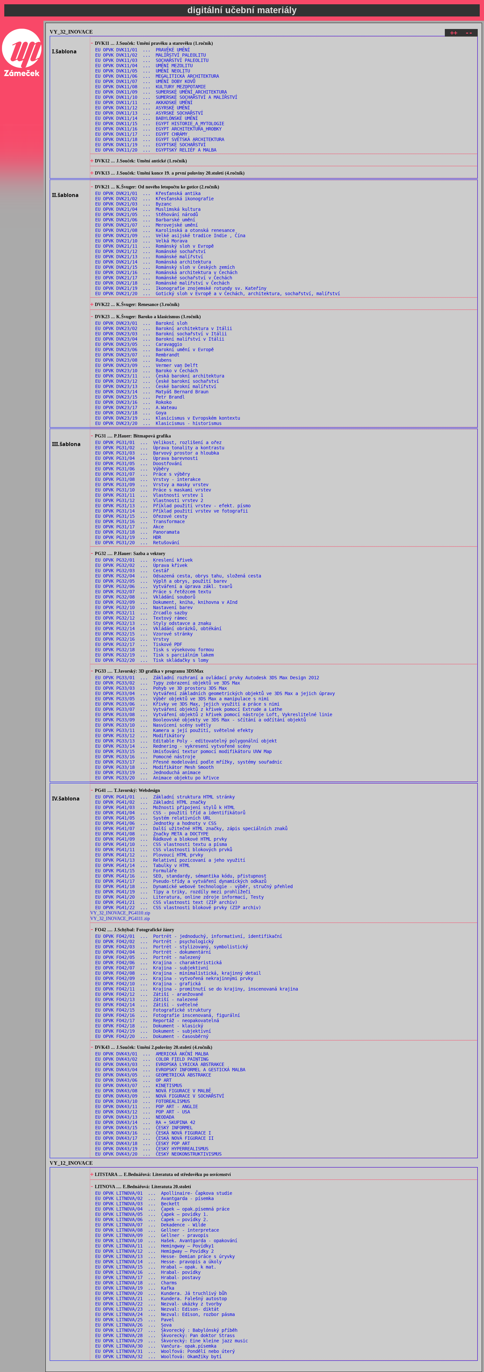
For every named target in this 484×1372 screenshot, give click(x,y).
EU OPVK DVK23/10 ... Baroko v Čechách (146, 370)
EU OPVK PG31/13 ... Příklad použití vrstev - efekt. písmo (173, 505)
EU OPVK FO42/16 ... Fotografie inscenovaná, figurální (167, 1015)
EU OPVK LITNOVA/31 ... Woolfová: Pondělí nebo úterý (165, 1351)
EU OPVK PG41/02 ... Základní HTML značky (150, 802)
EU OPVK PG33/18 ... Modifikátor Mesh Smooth (154, 767)
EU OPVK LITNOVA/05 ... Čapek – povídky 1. (151, 1214)
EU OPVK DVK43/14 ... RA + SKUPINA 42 (145, 1122)
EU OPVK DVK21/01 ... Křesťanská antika (148, 193)
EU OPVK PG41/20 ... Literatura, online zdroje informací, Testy (179, 897)
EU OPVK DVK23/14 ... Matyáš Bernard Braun (151, 391)
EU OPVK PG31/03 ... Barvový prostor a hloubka (157, 453)
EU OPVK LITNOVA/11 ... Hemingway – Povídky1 (154, 1245)
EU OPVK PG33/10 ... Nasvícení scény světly (153, 725)
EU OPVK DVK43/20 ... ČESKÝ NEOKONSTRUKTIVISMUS (158, 1154)
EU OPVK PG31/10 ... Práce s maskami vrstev (153, 489)
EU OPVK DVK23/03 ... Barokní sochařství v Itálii (161, 333)
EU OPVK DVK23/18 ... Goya (130, 412)
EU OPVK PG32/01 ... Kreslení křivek (144, 560)
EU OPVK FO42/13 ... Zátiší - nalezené (146, 999)
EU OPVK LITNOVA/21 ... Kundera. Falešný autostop (161, 1298)
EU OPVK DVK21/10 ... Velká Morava (141, 240)
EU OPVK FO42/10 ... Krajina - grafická (148, 983)
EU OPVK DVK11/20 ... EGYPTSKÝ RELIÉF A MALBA (155, 150)
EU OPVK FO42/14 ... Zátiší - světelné (146, 1004)
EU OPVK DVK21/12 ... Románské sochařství (150, 251)
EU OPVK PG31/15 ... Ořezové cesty (141, 516)
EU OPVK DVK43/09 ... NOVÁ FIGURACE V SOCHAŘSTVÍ (159, 1096)
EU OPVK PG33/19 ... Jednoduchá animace (148, 772)
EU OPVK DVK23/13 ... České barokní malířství (155, 386)
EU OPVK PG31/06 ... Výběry (132, 468)
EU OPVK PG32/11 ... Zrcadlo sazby (141, 612)
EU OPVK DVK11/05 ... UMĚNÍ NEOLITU (142, 70)
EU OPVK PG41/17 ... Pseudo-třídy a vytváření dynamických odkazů (180, 881)
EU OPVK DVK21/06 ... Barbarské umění (145, 219)
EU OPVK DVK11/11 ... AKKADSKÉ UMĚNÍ (144, 102)
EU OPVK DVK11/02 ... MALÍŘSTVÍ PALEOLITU (150, 55)
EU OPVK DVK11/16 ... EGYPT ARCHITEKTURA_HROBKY (158, 128)
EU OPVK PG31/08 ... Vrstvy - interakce (148, 479)
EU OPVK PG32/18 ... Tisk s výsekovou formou (154, 649)
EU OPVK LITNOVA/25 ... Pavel (134, 1319)
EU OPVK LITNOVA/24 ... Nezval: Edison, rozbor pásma (165, 1314)
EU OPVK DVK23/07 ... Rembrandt (137, 354)
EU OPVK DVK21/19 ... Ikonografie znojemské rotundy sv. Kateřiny (180, 288)
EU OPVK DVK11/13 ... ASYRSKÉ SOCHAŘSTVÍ (149, 113)
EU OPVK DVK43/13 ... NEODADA (134, 1117)
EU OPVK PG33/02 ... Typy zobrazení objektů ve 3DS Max (167, 683)
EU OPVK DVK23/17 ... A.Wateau (136, 407)
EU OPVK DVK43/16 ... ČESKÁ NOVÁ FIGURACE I (153, 1132)
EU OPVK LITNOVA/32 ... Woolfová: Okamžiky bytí (158, 1356)
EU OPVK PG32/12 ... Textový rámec (141, 618)
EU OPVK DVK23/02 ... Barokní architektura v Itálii (163, 328)
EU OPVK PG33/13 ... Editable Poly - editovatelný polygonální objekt (186, 740)
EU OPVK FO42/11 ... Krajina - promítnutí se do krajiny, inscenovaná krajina (196, 989)
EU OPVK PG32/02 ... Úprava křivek (141, 565)
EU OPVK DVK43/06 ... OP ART (133, 1080)
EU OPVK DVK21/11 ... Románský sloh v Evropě (154, 246)
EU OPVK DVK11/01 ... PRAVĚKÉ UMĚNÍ (142, 49)
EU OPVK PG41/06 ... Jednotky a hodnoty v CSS (155, 823)
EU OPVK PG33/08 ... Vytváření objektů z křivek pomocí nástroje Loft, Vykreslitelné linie (213, 714)
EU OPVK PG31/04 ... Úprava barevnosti (146, 458)
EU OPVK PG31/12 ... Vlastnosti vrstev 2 (149, 500)
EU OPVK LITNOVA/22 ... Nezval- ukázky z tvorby (158, 1303)
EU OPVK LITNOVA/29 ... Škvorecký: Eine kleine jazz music (171, 1340)
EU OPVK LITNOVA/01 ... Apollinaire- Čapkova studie (163, 1193)
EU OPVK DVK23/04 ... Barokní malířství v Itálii (159, 339)
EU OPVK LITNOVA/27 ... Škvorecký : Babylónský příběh (166, 1330)
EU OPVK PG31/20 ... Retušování (137, 542)
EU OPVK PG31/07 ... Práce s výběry (142, 474)
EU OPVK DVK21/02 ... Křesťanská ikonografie (154, 198)
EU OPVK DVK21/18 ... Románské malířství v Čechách (162, 283)
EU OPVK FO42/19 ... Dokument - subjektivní (153, 1031)
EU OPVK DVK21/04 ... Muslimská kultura (148, 209)
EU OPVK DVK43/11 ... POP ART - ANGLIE (146, 1106)
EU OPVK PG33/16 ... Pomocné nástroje (145, 756)
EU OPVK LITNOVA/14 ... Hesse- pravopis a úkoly (158, 1261)
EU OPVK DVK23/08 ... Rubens (133, 360)
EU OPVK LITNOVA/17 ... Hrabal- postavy (148, 1277)
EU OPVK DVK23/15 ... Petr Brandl (140, 397)
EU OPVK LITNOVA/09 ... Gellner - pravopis (151, 1235)
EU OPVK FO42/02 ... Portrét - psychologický (154, 941)
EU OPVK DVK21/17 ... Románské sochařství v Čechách (163, 277)
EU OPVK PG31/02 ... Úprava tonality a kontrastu (159, 447)
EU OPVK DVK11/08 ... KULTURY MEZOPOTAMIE (150, 86)
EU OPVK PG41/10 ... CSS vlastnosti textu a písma (161, 844)
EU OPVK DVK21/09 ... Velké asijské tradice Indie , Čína (170, 235)
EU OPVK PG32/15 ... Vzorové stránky (144, 633)
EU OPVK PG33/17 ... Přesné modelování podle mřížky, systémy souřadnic (188, 762)
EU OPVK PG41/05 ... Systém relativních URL (153, 818)
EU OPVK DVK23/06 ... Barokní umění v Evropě (154, 349)
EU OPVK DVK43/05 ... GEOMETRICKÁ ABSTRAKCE (153, 1075)
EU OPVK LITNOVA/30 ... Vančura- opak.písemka (155, 1346)
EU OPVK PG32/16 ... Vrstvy (132, 639)
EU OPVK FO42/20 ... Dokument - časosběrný (151, 1036)
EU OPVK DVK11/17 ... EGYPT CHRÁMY (141, 134)
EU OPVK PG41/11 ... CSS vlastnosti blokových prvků (163, 849)
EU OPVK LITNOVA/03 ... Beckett (137, 1203)
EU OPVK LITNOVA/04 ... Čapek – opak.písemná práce (162, 1209)
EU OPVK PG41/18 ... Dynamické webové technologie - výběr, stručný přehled (194, 886)
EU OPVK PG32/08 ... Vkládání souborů (145, 597)
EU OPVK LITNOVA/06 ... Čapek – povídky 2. (151, 1219)
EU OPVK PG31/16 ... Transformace (140, 521)
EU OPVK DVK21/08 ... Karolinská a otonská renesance (165, 230)
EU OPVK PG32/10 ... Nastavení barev (144, 607)
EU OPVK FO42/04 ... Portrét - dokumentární (153, 952)
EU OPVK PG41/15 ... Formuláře (136, 870)
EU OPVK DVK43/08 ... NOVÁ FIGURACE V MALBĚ (153, 1090)
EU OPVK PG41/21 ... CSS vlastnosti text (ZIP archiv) (166, 902)
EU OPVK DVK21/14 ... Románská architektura (153, 262)
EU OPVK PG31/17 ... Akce (129, 526)
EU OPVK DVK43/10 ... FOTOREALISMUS (142, 1101)
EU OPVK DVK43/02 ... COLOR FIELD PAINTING (151, 1059)
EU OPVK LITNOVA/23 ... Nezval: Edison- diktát (157, 1309)
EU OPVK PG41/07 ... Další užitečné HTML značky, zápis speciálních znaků (191, 828)
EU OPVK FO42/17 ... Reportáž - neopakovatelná (157, 1020)
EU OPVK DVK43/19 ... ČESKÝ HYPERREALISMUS (151, 1148)
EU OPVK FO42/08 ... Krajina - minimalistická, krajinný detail (178, 973)
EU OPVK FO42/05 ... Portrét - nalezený (148, 957)
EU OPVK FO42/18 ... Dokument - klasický (149, 1025)
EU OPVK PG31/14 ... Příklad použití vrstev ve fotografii (171, 511)
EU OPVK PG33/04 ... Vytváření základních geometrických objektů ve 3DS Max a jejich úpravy (215, 693)
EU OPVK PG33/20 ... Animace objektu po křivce (157, 777)
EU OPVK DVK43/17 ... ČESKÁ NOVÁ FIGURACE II (154, 1138)
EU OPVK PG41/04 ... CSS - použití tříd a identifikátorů (170, 812)
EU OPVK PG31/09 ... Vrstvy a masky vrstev (151, 484)
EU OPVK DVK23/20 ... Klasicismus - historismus (158, 423)
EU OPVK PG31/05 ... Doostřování (138, 463)
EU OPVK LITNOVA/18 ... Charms (136, 1282)
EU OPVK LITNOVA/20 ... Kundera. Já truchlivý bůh (161, 1293)
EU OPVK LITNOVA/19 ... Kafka (134, 1288)
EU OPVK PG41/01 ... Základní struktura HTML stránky (165, 796)
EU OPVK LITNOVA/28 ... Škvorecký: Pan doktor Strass (165, 1335)
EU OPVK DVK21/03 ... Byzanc (133, 204)
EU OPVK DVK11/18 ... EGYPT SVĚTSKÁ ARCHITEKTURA (159, 139)
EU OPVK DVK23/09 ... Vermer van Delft (146, 365)
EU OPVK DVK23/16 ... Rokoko (133, 402)
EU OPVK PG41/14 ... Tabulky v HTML (142, 865)
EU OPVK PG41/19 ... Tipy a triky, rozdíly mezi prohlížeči (173, 891)
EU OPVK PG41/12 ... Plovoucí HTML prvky (149, 854)
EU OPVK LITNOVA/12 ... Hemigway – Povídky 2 (154, 1251)
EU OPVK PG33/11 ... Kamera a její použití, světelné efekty (174, 730)
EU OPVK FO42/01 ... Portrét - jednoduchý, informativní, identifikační (188, 936)
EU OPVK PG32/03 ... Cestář (132, 570)
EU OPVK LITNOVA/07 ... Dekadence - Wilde (150, 1224)
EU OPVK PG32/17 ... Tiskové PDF (138, 644)
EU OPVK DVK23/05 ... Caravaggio (138, 344)
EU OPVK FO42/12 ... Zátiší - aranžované (149, 994)
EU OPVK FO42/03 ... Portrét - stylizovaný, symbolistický (171, 946)
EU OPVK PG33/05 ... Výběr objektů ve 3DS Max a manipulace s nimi (182, 698)
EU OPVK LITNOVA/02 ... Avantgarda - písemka (154, 1198)
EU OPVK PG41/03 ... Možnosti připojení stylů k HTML (165, 807)
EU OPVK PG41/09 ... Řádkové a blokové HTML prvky (161, 839)
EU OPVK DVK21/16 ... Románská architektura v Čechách (166, 272)
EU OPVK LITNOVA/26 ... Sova (133, 1325)
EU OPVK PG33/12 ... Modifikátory (140, 735)
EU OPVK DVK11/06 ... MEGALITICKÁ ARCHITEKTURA (157, 76)
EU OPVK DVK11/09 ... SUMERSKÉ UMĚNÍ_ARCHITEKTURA (161, 92)
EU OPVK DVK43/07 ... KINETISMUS (138, 1085)
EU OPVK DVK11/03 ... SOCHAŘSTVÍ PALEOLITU (151, 60)
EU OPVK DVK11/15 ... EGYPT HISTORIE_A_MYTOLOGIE (159, 123)
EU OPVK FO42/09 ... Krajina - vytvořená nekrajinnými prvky (174, 978)
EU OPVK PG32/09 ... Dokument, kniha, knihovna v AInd (166, 602)
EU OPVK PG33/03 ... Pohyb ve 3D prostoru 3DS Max (161, 688)
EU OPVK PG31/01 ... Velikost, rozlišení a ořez (158, 442)
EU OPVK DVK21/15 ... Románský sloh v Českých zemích (165, 267)
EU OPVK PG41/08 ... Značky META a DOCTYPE (151, 833)
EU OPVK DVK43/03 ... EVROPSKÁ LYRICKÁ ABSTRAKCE (159, 1064)
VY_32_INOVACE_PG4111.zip (120, 918)
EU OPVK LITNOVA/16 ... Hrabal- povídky (148, 1272)
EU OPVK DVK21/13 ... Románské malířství (149, 256)
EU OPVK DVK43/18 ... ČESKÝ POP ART (142, 1143)
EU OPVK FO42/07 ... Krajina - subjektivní (151, 967)
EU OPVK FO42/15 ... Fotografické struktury (153, 1010)
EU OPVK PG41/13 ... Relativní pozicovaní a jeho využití (170, 860)
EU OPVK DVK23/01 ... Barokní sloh (141, 323)
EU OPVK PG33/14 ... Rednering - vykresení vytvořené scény (173, 746)
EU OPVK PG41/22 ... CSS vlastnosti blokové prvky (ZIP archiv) (178, 907)
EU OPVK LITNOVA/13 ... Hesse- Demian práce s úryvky (165, 1256)
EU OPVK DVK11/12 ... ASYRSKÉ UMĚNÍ (142, 107)
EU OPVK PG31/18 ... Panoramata (137, 532)
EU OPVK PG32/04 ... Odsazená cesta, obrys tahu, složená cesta (178, 575)
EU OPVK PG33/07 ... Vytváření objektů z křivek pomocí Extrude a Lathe (188, 709)
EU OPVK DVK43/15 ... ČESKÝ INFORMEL (144, 1127)
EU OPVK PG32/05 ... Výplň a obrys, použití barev (161, 581)
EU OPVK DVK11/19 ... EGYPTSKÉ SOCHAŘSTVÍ (150, 144)
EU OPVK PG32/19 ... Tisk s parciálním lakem (154, 655)
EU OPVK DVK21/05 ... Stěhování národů (146, 214)
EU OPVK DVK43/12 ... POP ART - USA (142, 1111)
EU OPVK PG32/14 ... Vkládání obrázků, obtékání (158, 628)
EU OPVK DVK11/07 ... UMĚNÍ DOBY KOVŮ (145, 81)
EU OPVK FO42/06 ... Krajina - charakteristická (158, 962)
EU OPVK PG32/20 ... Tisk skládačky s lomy (151, 660)
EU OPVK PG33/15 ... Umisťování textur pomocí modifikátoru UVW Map (183, 751)
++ (453, 33)
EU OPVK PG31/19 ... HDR (128, 537)
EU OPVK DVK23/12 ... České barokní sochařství (157, 381)
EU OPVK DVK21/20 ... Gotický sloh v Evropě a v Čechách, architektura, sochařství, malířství (217, 293)
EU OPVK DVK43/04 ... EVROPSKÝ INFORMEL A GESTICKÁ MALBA (170, 1069)
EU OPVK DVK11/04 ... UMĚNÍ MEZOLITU (144, 65)
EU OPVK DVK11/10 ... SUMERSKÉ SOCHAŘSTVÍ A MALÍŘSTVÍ (166, 97)
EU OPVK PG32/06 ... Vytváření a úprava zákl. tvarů (163, 586)
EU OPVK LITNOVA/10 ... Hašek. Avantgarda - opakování (166, 1240)
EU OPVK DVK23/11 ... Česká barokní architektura (159, 375)
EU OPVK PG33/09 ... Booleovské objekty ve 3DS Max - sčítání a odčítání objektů (200, 719)
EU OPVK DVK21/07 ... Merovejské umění (146, 225)
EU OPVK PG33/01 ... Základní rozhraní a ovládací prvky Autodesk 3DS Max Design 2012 (207, 677)
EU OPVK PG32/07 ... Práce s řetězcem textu (153, 591)
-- (468, 33)
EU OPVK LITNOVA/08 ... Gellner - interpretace (157, 1230)
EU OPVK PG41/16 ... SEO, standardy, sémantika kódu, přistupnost (180, 876)
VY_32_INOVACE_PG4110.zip (120, 912)
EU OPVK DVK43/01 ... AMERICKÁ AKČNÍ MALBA (151, 1053)
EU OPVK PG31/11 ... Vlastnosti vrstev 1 (149, 495)
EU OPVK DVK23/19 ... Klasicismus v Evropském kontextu (167, 418)
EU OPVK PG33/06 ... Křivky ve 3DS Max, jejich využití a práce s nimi (187, 704)
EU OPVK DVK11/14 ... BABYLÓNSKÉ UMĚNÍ (146, 118)
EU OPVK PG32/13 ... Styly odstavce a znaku (153, 623)
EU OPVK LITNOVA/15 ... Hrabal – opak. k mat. (155, 1267)
